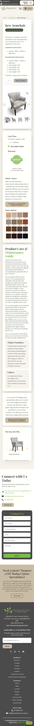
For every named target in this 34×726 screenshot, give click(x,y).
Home (5, 18)
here (8, 386)
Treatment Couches (17, 674)
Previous (4, 119)
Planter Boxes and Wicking (17, 677)
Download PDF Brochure (14, 30)
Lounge (17, 663)
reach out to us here (19, 319)
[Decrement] (7, 80)
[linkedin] (19, 651)
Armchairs (11, 18)
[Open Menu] (20, 8)
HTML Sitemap (17, 700)
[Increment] (10, 80)
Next (29, 119)
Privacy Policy (17, 703)
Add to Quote (21, 81)
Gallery (17, 694)
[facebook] (10, 651)
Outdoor (17, 671)
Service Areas (17, 697)
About (17, 683)
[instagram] (14, 651)
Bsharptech (21, 722)
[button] (27, 448)
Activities (17, 668)
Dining (17, 666)
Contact (17, 689)
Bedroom (17, 660)
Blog (17, 686)
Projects (17, 692)
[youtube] (23, 651)
